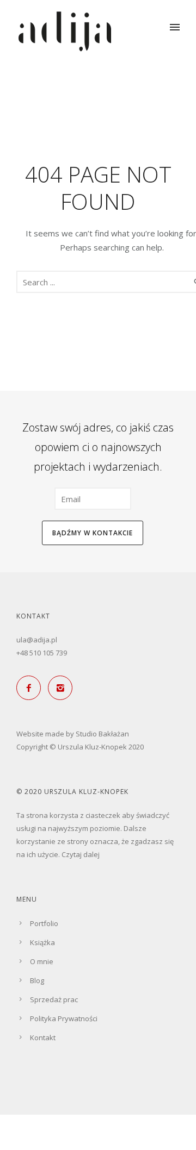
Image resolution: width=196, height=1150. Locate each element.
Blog (37, 980)
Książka (42, 942)
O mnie (41, 961)
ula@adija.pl (36, 640)
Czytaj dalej (81, 854)
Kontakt (43, 1037)
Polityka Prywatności (63, 1018)
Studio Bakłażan (102, 734)
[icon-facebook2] (31, 688)
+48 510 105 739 (41, 653)
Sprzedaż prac (54, 999)
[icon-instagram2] (63, 688)
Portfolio (44, 923)
